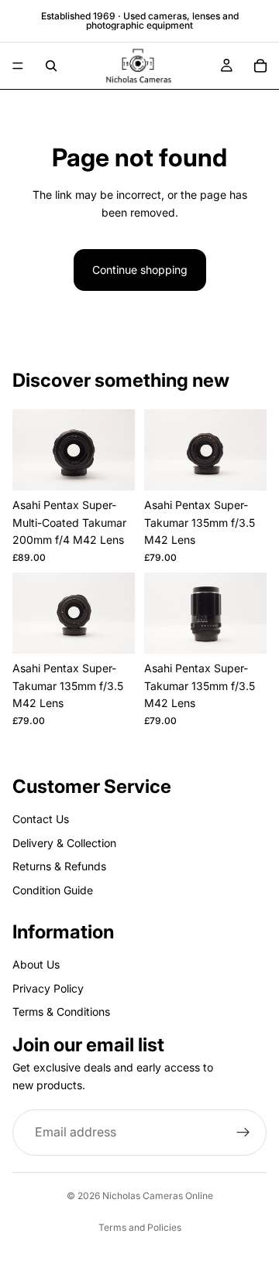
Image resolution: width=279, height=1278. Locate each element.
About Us (36, 964)
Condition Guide (52, 890)
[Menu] (18, 66)
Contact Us (40, 818)
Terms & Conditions (61, 1011)
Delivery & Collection (64, 842)
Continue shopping (140, 269)
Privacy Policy (48, 988)
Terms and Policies (139, 1227)
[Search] (51, 66)
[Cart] (260, 66)
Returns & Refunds (59, 866)
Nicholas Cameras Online (157, 1195)
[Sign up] (243, 1132)
